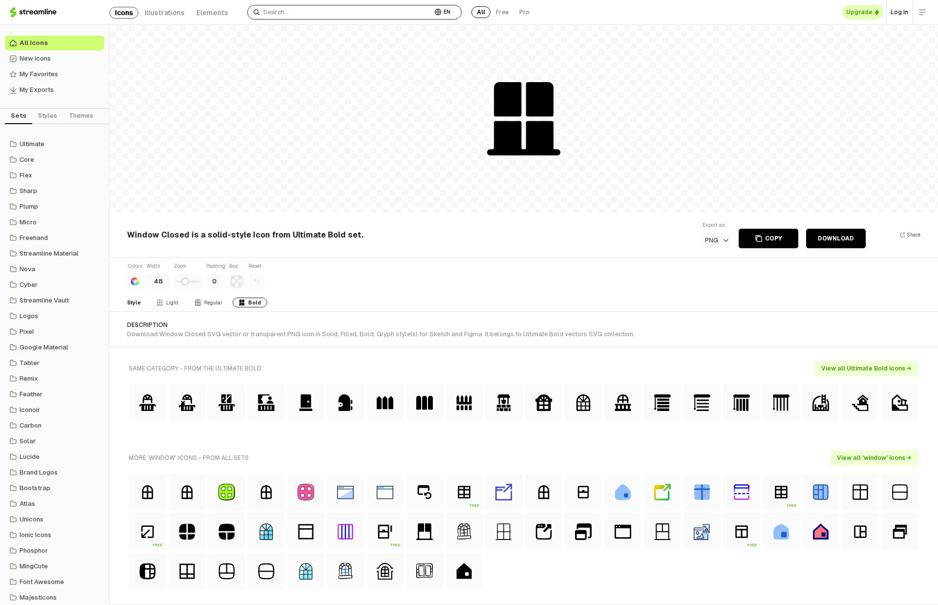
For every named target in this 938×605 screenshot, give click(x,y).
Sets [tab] (18, 115)
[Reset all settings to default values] (256, 281)
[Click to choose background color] (237, 281)
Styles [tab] (47, 115)
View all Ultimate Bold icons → (866, 368)
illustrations (165, 13)
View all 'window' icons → (874, 457)
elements (212, 13)
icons (124, 13)
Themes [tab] (81, 115)
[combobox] (339, 12)
